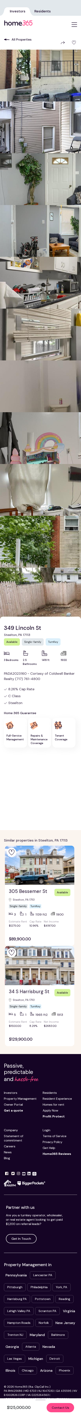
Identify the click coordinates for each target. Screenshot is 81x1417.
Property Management (20, 1099)
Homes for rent (53, 1104)
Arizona (46, 1370)
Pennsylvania (16, 1275)
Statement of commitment (13, 1138)
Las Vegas (14, 1359)
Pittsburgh (14, 1287)
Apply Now (50, 1110)
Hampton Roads (18, 1323)
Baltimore (58, 1335)
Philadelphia (39, 1287)
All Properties (21, 39)
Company (11, 1130)
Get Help (49, 1148)
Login (46, 1130)
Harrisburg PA (17, 1299)
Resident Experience (57, 1099)
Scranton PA (47, 1311)
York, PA (61, 1287)
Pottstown (43, 1299)
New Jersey (65, 1322)
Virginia (69, 1311)
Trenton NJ (15, 1335)
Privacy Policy (52, 1142)
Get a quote (13, 1110)
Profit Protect (54, 1116)
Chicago (28, 1370)
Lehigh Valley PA (18, 1311)
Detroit (55, 1359)
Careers (9, 1146)
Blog (7, 1158)
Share (62, 43)
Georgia (12, 1346)
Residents (42, 11)
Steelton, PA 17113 (17, 635)
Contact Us (60, 1408)
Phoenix (64, 1370)
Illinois (10, 1370)
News (8, 1152)
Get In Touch (21, 1239)
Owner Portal (13, 1104)
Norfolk (44, 1323)
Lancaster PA (42, 1275)
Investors (17, 11)
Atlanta (30, 1347)
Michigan (35, 1358)
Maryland (37, 1335)
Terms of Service (54, 1136)
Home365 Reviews (57, 1154)
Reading (64, 1299)
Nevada (48, 1346)
